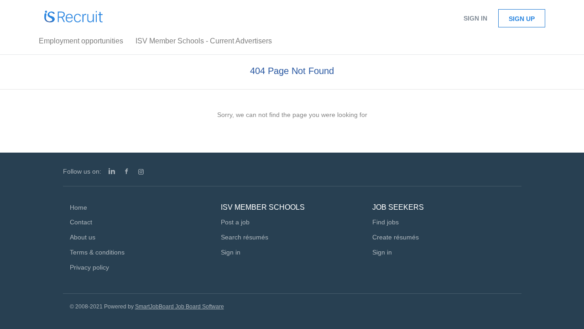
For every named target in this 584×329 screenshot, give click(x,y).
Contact (81, 222)
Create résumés (395, 237)
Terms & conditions (97, 252)
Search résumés (244, 237)
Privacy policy (89, 267)
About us (82, 237)
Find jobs (385, 222)
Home (78, 207)
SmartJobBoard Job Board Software (179, 306)
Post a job (235, 222)
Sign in (475, 18)
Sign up (522, 18)
